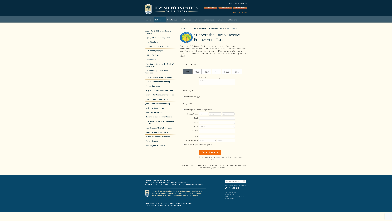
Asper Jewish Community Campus (158, 37)
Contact (244, 3)
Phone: (195, 122)
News (230, 3)
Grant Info (187, 204)
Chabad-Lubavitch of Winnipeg (157, 82)
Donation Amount (190, 64)
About (148, 20)
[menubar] (193, 19)
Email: (196, 118)
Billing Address (189, 103)
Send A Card (150, 204)
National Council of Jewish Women (158, 117)
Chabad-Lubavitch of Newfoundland (159, 77)
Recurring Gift (188, 90)
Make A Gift (162, 204)
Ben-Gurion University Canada (157, 46)
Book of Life (175, 204)
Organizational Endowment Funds (211, 28)
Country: (195, 126)
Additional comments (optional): (209, 78)
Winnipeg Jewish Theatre (155, 145)
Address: (195, 130)
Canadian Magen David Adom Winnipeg (156, 71)
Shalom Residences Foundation (157, 137)
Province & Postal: (192, 140)
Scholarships (209, 20)
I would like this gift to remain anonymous (198, 145)
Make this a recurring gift (192, 97)
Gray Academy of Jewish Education (159, 90)
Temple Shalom (151, 141)
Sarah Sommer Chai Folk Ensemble (158, 128)
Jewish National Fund (153, 112)
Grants (197, 20)
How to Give (172, 20)
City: (196, 136)
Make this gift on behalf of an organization (198, 110)
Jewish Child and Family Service (157, 99)
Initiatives (159, 20)
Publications (232, 20)
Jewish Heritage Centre (154, 108)
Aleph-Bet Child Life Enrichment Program (158, 32)
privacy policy (238, 157)
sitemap (177, 206)
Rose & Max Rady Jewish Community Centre (159, 122)
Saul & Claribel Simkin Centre (156, 132)
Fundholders (186, 20)
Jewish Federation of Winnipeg (157, 104)
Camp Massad (150, 59)
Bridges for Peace (152, 55)
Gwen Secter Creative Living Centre (159, 95)
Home (183, 28)
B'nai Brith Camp (151, 42)
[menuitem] (149, 19)
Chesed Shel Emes (152, 86)
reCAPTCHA (223, 157)
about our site (151, 206)
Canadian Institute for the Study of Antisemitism (159, 65)
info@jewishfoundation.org (193, 184)
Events (237, 3)
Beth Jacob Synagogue (154, 51)
